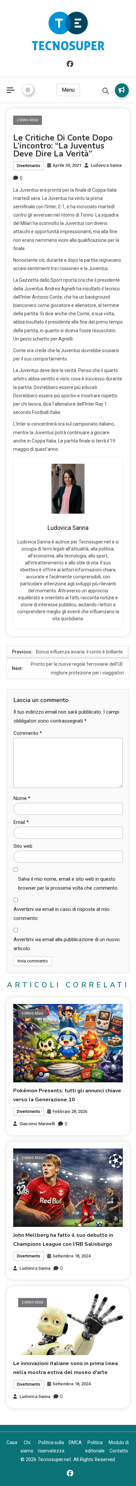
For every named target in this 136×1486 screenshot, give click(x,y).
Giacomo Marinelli (37, 1123)
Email (21, 822)
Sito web (23, 846)
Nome (22, 798)
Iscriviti (122, 90)
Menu (68, 90)
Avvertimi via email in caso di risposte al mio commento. (62, 913)
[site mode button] (28, 89)
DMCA (75, 1442)
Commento (28, 733)
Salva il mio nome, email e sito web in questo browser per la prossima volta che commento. (68, 883)
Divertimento (28, 165)
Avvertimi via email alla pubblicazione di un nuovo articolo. (67, 944)
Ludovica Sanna (106, 165)
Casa (12, 1442)
